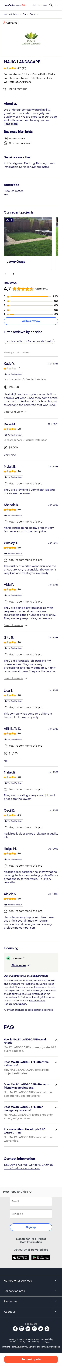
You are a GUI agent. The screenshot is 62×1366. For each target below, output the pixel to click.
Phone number (17, 89)
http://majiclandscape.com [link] (22, 1168)
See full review (13, 412)
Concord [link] (34, 14)
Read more (11, 124)
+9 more (26, 81)
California (22, 1340)
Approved (11, 22)
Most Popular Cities (15, 1191)
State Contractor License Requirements (26, 975)
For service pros (14, 1291)
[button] (28, 243)
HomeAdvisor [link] (11, 14)
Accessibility (47, 1340)
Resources (10, 1301)
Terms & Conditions (50, 1347)
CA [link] (24, 14)
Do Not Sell (33, 1340)
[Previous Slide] (6, 274)
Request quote (31, 1359)
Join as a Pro (40, 5)
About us (9, 1311)
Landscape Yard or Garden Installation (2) (29, 341)
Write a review (31, 321)
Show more (18, 965)
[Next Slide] (13, 274)
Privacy (12, 1340)
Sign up (31, 1227)
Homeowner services (18, 1280)
